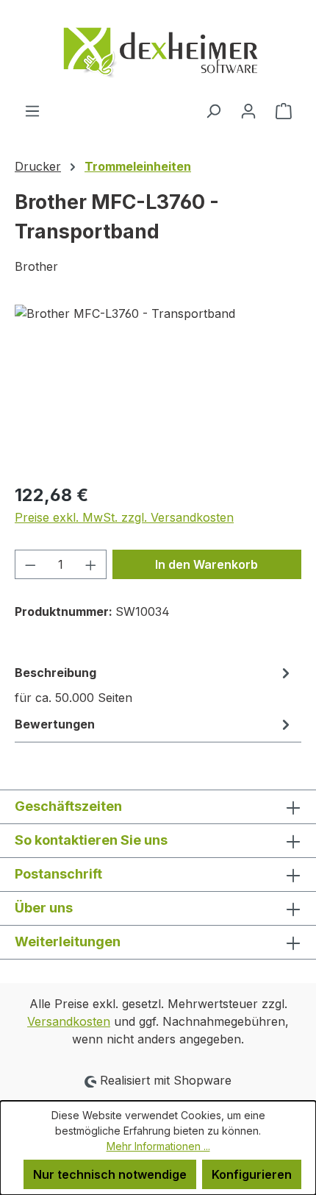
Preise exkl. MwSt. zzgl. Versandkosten (124, 517)
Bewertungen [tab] (55, 724)
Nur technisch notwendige (110, 1174)
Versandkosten (68, 1021)
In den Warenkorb (206, 564)
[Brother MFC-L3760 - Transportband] (158, 387)
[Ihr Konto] (248, 110)
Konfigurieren (252, 1174)
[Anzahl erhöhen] (91, 564)
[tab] (154, 684)
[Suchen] (213, 110)
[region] (158, 387)
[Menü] (32, 110)
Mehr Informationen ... (158, 1146)
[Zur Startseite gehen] (158, 51)
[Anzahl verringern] (30, 564)
